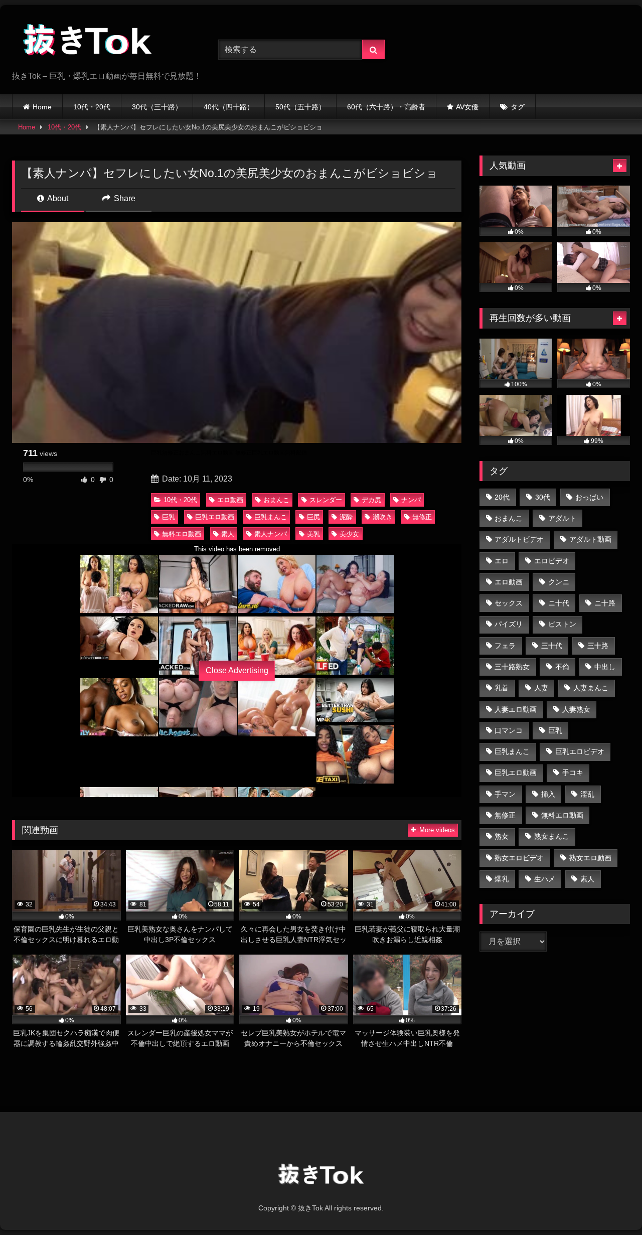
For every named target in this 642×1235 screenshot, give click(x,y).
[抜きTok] (87, 41)
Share (123, 198)
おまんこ (276, 500)
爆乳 (502, 879)
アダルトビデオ (519, 539)
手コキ (572, 772)
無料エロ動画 (181, 534)
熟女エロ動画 (590, 858)
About (57, 198)
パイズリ (509, 624)
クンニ (558, 582)
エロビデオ (551, 561)
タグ (518, 107)
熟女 (502, 836)
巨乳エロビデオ (579, 751)
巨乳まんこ (270, 517)
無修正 (422, 517)
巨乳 (168, 517)
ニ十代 (558, 603)
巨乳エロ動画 (214, 517)
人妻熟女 (576, 709)
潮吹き (382, 517)
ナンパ (411, 500)
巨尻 (313, 517)
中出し (604, 667)
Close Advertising (237, 670)
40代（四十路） (229, 107)
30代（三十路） (157, 107)
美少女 (349, 534)
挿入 (548, 794)
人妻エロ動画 (516, 709)
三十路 (597, 646)
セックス (509, 603)
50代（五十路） (300, 107)
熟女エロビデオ (519, 858)
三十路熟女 (512, 667)
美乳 (313, 534)
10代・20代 (91, 107)
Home (42, 107)
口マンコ (509, 730)
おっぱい (589, 497)
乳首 (502, 688)
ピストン (562, 624)
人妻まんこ (590, 688)
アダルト (562, 518)
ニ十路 (604, 603)
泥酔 (346, 517)
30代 (542, 497)
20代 (502, 497)
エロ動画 (230, 500)
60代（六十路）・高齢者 (386, 107)
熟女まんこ (551, 836)
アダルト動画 (590, 539)
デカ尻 (371, 500)
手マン (505, 794)
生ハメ (544, 879)
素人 (227, 534)
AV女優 (467, 107)
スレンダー (325, 500)
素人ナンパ (270, 534)
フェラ (505, 646)
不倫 (562, 667)
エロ (502, 561)
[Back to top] (611, 1205)
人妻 (541, 688)
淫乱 (587, 794)
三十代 (551, 646)
